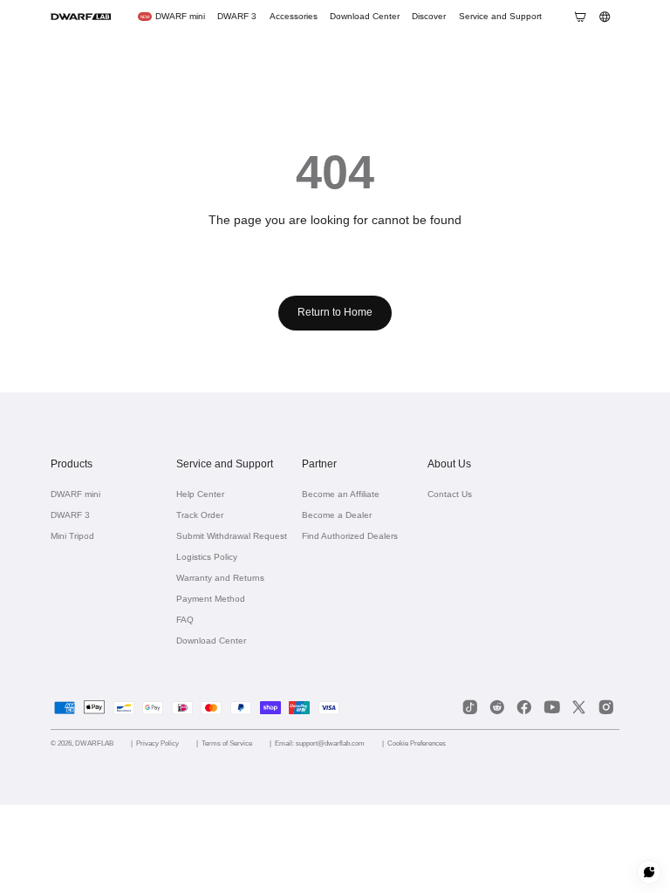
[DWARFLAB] (81, 16)
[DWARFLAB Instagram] (605, 707)
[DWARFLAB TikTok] (469, 707)
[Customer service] (649, 872)
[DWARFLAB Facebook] (524, 707)
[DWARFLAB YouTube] (551, 707)
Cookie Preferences (448, 743)
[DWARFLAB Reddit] (496, 707)
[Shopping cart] (580, 16)
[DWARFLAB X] (578, 707)
